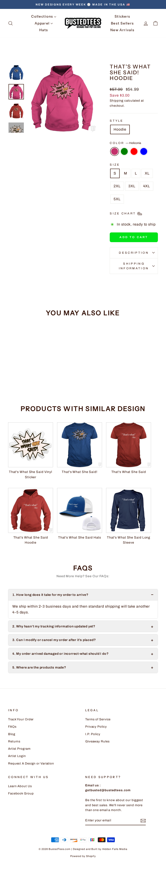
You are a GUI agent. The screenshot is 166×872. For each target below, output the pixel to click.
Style (116, 120)
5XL (117, 199)
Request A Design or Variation (31, 763)
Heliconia (115, 151)
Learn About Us (20, 786)
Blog (11, 734)
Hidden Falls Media (114, 849)
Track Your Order (21, 719)
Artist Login (17, 756)
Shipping (116, 100)
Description (134, 252)
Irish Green (124, 151)
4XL (146, 186)
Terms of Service (98, 719)
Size (115, 164)
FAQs (12, 726)
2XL (117, 186)
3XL (131, 186)
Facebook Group (21, 793)
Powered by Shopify (83, 856)
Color (125, 143)
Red (134, 151)
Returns (14, 741)
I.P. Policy (92, 734)
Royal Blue (144, 151)
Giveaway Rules (97, 741)
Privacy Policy (96, 726)
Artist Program (19, 748)
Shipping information (134, 266)
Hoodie (120, 129)
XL (147, 173)
